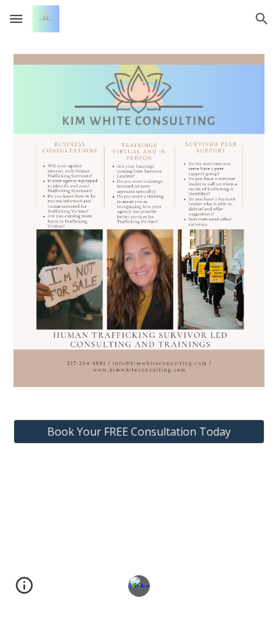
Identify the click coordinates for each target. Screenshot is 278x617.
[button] (16, 18)
